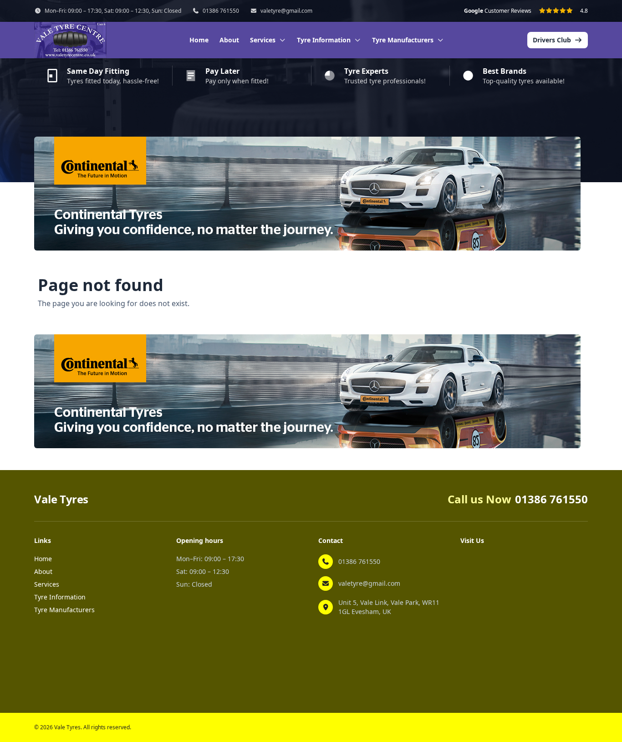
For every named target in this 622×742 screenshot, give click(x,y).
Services (46, 584)
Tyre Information (60, 597)
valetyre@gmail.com (286, 11)
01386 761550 (221, 11)
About (229, 40)
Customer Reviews (497, 11)
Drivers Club (552, 40)
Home (199, 40)
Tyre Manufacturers (64, 609)
